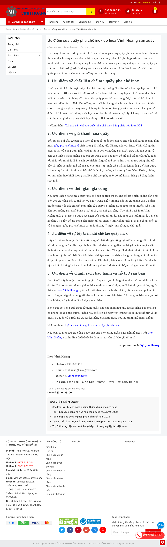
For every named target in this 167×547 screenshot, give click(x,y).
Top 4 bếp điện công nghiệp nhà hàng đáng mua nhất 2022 (85, 411)
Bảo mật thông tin (55, 494)
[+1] (70, 392)
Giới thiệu (68, 21)
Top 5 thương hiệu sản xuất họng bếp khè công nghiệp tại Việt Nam (89, 426)
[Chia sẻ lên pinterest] (66, 392)
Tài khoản (137, 10)
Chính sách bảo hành (54, 480)
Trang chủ (52, 21)
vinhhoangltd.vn (26, 481)
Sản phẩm (84, 21)
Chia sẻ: (52, 392)
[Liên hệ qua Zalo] (161, 525)
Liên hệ (156, 2)
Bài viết (113, 21)
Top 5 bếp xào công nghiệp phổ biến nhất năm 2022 (81, 416)
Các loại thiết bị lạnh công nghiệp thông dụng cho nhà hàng (84, 407)
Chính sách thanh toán (55, 488)
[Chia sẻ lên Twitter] (62, 392)
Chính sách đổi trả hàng (56, 472)
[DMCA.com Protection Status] (68, 521)
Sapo (131, 543)
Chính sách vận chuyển (54, 464)
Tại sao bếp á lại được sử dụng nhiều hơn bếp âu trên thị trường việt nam (92, 421)
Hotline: (140, 2)
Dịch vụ (100, 21)
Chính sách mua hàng (54, 456)
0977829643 (113, 10)
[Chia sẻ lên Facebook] (58, 392)
